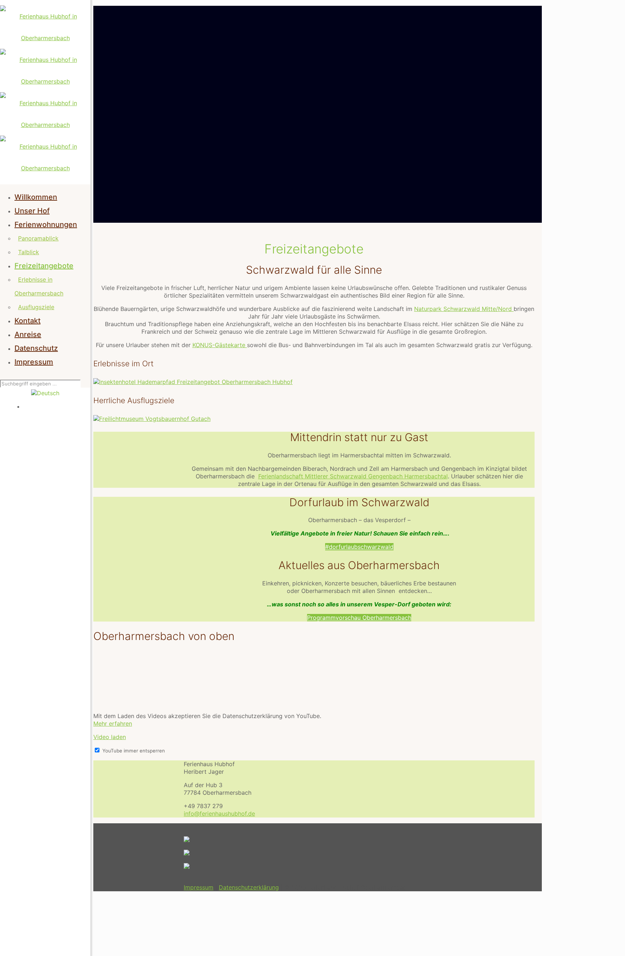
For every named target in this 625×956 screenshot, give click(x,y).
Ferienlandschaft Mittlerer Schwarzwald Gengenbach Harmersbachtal (353, 476)
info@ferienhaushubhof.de (219, 813)
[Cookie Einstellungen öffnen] (147, 949)
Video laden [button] (109, 737)
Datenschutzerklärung (249, 887)
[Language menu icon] (45, 393)
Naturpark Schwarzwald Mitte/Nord (464, 308)
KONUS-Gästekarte (219, 345)
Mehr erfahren (112, 723)
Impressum (198, 887)
